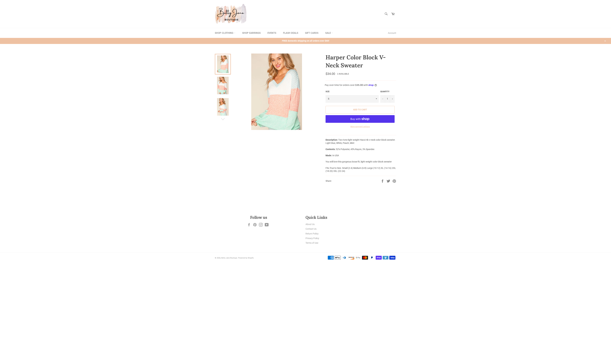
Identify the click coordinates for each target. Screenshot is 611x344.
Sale (328, 33)
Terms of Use (312, 243)
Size (328, 91)
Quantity (384, 91)
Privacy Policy (312, 238)
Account (392, 33)
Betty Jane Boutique (229, 258)
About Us (310, 224)
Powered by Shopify (246, 258)
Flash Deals (290, 33)
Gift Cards (311, 33)
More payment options (360, 126)
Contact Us (311, 229)
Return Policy (312, 233)
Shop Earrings (251, 33)
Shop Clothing (224, 33)
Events (271, 33)
